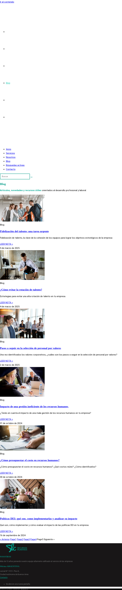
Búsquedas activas (15, 165)
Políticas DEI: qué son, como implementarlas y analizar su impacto (38, 518)
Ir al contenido (7, 2)
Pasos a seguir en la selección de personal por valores (30, 348)
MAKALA (24, 589)
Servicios (10, 153)
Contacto (10, 169)
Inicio (8, 149)
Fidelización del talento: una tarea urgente (24, 231)
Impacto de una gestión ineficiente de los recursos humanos (34, 406)
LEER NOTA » (6, 244)
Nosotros (10, 157)
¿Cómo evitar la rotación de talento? (21, 289)
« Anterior (5, 539)
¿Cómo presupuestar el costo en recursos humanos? (30, 460)
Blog (8, 161)
